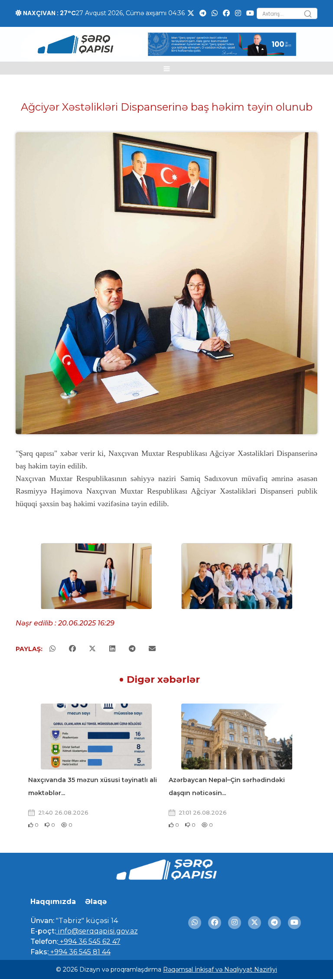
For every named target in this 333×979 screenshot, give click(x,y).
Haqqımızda (53, 901)
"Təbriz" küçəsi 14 (86, 921)
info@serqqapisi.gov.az (97, 931)
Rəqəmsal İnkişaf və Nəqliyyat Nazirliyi (220, 969)
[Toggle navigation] (166, 68)
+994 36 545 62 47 (89, 941)
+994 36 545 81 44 (80, 952)
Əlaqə (96, 901)
